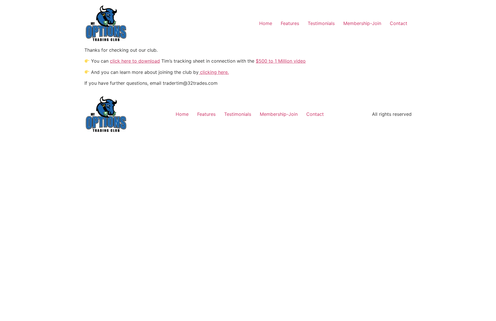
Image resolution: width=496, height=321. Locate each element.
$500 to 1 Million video (281, 61)
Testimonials (321, 23)
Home (265, 23)
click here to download (135, 61)
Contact (398, 23)
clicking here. (214, 72)
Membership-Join (362, 23)
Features (290, 23)
